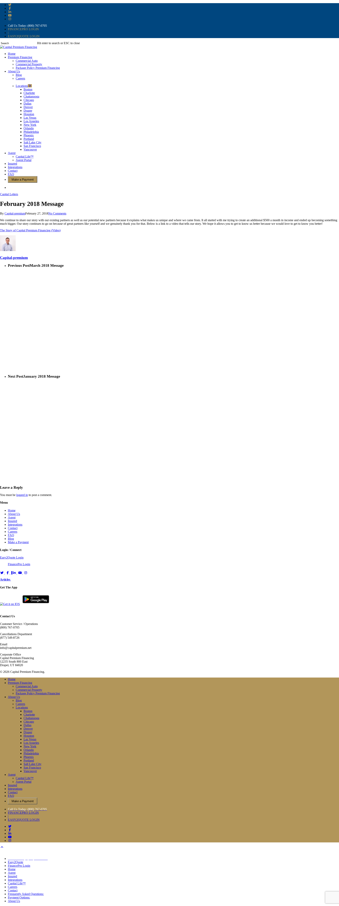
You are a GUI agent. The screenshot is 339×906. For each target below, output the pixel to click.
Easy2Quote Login (12, 557)
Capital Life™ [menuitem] (17, 883)
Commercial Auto (27, 686)
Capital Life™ (25, 778)
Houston (29, 735)
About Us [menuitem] (14, 901)
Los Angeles (31, 742)
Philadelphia (31, 753)
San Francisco (32, 767)
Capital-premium (15, 213)
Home (11, 510)
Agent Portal (23, 781)
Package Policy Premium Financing (38, 693)
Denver (28, 728)
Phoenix (29, 757)
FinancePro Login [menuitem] (19, 865)
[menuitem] (28, 858)
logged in (22, 495)
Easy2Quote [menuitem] (15, 862)
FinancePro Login (19, 564)
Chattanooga (31, 718)
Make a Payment (18, 542)
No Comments (57, 213)
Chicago (29, 721)
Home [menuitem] (11, 869)
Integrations (15, 524)
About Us (14, 514)
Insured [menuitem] (12, 876)
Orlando (29, 750)
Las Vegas (30, 739)
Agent (11, 517)
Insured (12, 521)
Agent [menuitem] (11, 872)
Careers (12, 531)
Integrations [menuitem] (15, 879)
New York (30, 746)
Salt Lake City (32, 764)
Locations (22, 707)
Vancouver (30, 771)
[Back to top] (2, 847)
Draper (28, 732)
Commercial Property (29, 689)
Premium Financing (20, 682)
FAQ (11, 535)
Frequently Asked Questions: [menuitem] (26, 894)
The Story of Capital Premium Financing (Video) (30, 230)
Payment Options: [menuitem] (19, 897)
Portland (29, 760)
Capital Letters (9, 194)
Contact (12, 528)
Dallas (27, 725)
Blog (11, 538)
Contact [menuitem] (12, 890)
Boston (28, 711)
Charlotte (29, 714)
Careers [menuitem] (12, 887)
